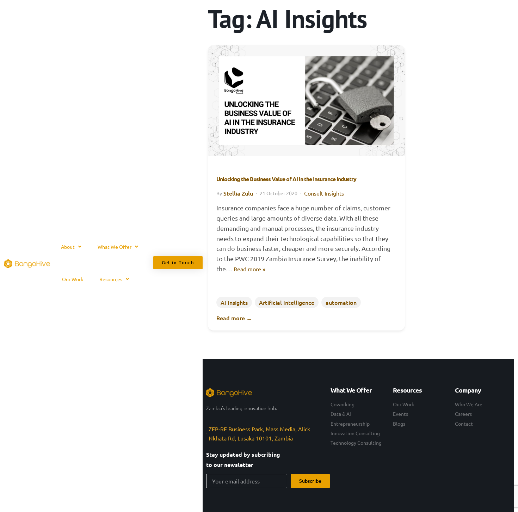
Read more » (249, 268)
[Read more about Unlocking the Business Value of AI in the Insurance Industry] (306, 100)
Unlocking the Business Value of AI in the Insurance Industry (286, 179)
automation (341, 302)
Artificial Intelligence (286, 302)
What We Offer (114, 246)
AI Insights (234, 302)
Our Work (72, 279)
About (68, 246)
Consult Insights (324, 193)
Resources (110, 279)
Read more (234, 318)
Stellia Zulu (238, 193)
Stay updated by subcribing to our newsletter (243, 459)
